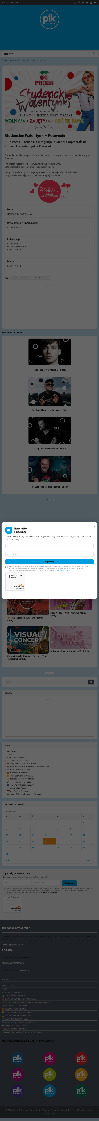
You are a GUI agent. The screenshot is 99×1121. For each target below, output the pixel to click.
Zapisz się (49, 562)
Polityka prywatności (63, 570)
